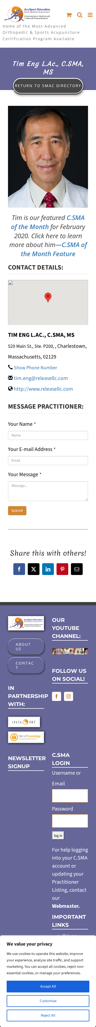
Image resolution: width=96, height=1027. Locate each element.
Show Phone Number (35, 367)
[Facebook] (56, 696)
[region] (48, 981)
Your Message (25, 474)
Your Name (22, 424)
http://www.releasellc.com (43, 389)
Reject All (48, 1015)
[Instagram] (68, 696)
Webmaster (65, 906)
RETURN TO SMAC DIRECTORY (48, 85)
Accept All (48, 986)
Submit (17, 510)
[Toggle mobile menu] (90, 15)
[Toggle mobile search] (79, 15)
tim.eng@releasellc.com (41, 378)
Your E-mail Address (32, 449)
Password (62, 809)
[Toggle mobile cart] (69, 15)
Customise (48, 1001)
